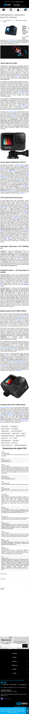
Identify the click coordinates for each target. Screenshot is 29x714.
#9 (10, 438)
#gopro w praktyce (5, 428)
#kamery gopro (4, 426)
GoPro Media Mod (17, 217)
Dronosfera (24, 20)
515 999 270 (14, 1)
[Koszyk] (25, 9)
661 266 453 (13, 684)
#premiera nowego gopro (20, 445)
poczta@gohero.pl (20, 1)
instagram (7, 1)
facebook (5, 1)
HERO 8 (25, 211)
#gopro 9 (23, 433)
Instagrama (21, 192)
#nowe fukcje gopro (5, 433)
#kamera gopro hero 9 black (7, 435)
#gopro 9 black (15, 433)
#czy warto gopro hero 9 (6, 445)
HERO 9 (25, 206)
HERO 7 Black (20, 164)
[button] (3, 9)
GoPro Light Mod (14, 348)
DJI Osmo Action (19, 319)
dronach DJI (3, 365)
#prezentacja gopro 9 (6, 440)
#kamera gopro (13, 426)
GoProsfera (18, 20)
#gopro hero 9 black (20, 435)
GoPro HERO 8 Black (23, 105)
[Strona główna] (14, 4)
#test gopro (16, 440)
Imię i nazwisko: (3, 573)
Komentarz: (2, 578)
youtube (8, 1)
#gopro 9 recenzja (5, 442)
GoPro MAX (25, 185)
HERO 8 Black (14, 115)
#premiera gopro (5, 431)
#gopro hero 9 (4, 438)
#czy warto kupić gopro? (16, 431)
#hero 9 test (14, 442)
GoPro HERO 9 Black (23, 92)
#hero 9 (15, 438)
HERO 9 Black (3, 191)
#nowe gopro (15, 428)
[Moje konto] (18, 9)
